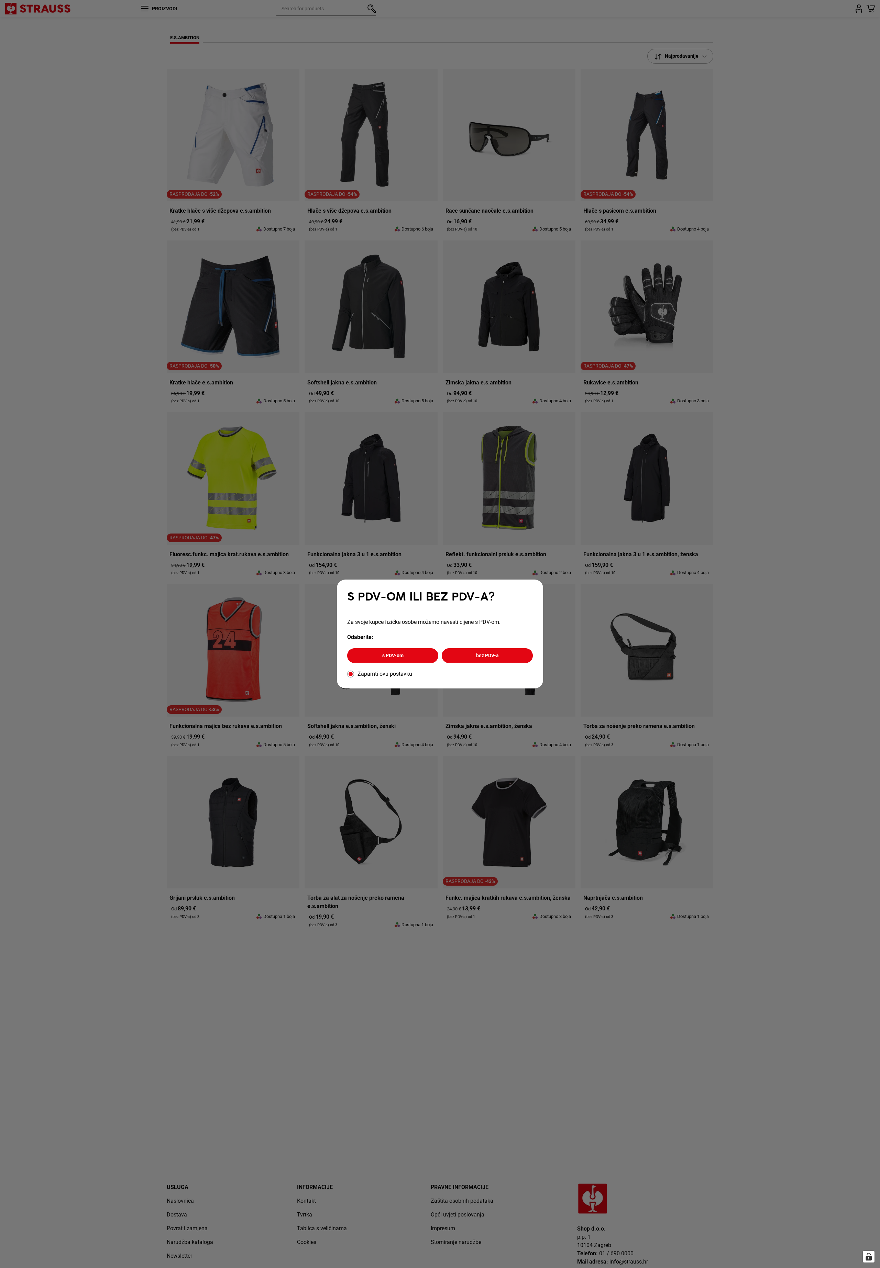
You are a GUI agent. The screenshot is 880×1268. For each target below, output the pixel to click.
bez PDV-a (487, 655)
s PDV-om (393, 655)
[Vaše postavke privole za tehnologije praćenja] (868, 1257)
